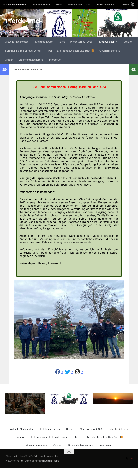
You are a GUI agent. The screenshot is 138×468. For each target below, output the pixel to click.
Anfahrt (9, 59)
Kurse (59, 4)
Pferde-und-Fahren (34, 20)
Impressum (55, 59)
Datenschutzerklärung (31, 59)
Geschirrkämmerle (109, 50)
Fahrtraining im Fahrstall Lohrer (23, 50)
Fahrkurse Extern (41, 4)
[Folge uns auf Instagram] (131, 458)
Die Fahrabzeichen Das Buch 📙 (75, 50)
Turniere (124, 4)
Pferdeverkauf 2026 (78, 4)
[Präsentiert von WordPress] (22, 461)
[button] (18, 320)
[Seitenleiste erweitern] (4, 69)
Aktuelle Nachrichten (14, 4)
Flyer (49, 50)
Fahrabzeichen (103, 4)
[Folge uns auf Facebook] (127, 458)
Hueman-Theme (51, 461)
